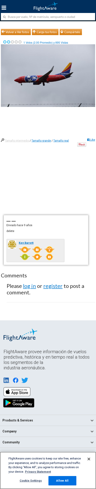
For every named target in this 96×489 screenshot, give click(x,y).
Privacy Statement (38, 471)
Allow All (62, 480)
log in (29, 286)
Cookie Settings (31, 480)
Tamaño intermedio (17, 140)
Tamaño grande (41, 140)
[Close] (89, 459)
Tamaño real (61, 140)
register (53, 286)
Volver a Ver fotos (17, 32)
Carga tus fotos (47, 32)
